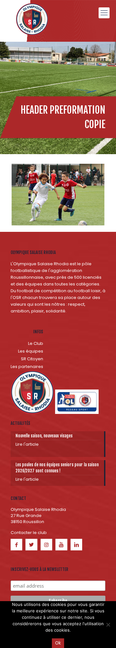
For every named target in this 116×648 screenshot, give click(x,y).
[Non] (108, 624)
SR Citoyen (32, 359)
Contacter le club (29, 533)
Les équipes (30, 351)
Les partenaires (27, 366)
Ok (58, 643)
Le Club (35, 343)
